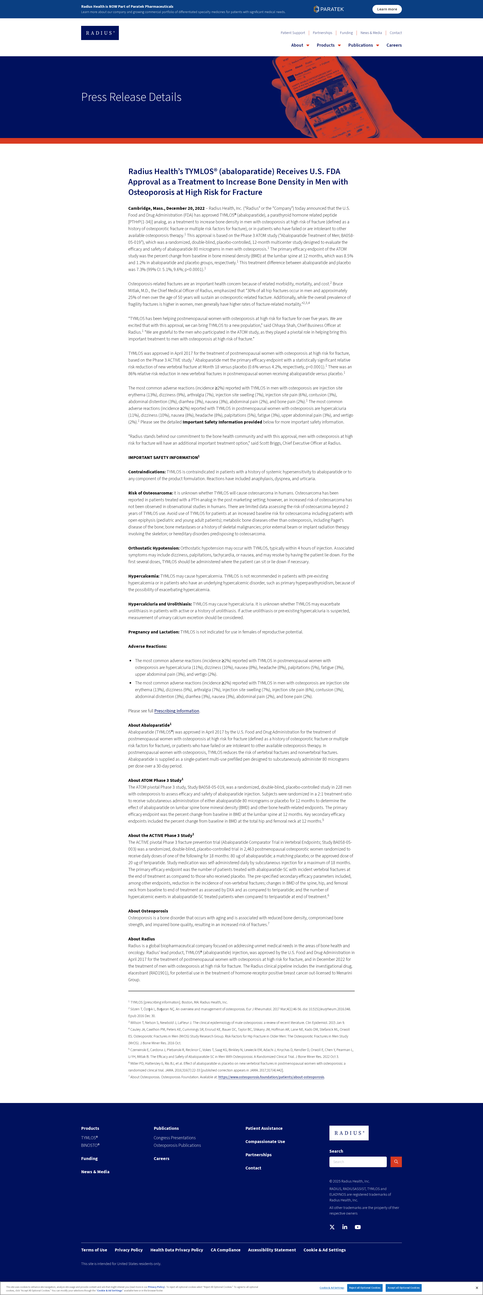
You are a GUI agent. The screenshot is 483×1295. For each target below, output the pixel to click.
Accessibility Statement (272, 1250)
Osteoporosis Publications (177, 1145)
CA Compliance (226, 1250)
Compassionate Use (265, 1141)
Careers (394, 45)
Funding (346, 32)
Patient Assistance (264, 1128)
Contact (396, 32)
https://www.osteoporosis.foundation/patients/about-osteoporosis (271, 1077)
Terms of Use (94, 1250)
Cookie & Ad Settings (332, 1288)
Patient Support (293, 32)
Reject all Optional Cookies (365, 1288)
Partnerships (322, 32)
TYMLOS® (89, 1138)
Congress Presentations (175, 1138)
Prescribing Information (176, 711)
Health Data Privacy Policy (176, 1250)
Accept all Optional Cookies (404, 1288)
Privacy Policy (129, 1250)
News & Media (371, 32)
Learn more (387, 9)
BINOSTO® (90, 1145)
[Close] (477, 1288)
